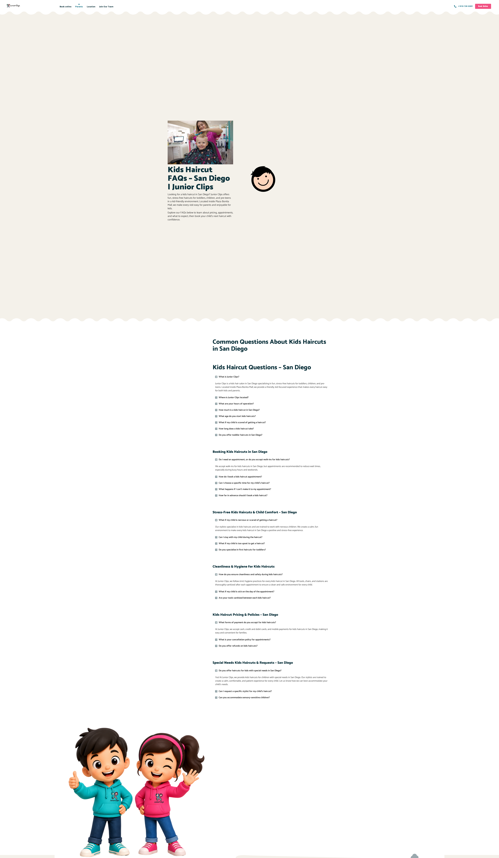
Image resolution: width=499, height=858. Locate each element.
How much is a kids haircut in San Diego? (239, 410)
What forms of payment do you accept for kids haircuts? (247, 622)
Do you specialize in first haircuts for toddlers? (242, 550)
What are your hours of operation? (236, 404)
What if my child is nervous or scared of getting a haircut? (248, 520)
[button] (272, 377)
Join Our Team (106, 6)
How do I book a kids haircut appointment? (240, 477)
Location (91, 6)
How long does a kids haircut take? (236, 429)
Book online (65, 6)
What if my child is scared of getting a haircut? (242, 422)
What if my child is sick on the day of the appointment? (246, 592)
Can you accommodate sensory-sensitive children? (244, 698)
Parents (79, 6)
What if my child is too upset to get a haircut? (242, 543)
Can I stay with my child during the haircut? (240, 537)
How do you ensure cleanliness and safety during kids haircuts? (251, 574)
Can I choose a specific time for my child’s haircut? (244, 483)
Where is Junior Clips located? (234, 397)
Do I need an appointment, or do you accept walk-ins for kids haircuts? (254, 460)
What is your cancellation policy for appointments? (245, 640)
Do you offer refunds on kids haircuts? (238, 646)
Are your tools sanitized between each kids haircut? (245, 598)
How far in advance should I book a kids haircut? (243, 495)
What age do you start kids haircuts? (237, 416)
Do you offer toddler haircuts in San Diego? (240, 435)
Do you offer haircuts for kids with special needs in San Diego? (250, 671)
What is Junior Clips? (229, 377)
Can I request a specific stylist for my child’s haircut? (245, 691)
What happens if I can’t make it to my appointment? (245, 489)
